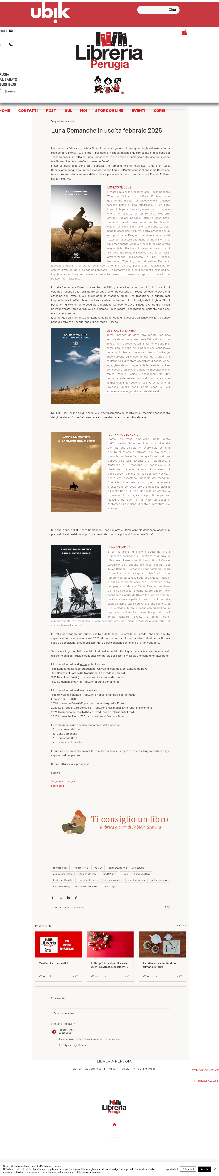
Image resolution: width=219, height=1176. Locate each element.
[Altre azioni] (168, 121)
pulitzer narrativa (159, 880)
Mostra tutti (180, 925)
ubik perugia (138, 867)
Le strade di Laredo (62, 880)
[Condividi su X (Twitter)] (60, 897)
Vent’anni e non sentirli (53, 963)
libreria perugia (60, 867)
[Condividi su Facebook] (52, 897)
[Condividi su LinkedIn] (68, 897)
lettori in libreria (80, 867)
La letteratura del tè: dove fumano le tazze (160, 964)
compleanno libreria (62, 874)
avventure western (136, 880)
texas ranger (110, 886)
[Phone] (11, 44)
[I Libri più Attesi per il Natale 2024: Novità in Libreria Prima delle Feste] (110, 944)
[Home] (114, 1124)
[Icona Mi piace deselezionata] (61, 1045)
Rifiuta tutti (188, 1169)
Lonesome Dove (142, 874)
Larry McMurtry (109, 874)
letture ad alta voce (87, 874)
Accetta (205, 1169)
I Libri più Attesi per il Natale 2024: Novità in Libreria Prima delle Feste (110, 964)
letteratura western (112, 880)
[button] (184, 32)
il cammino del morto (87, 880)
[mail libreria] (11, 31)
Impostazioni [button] (171, 1169)
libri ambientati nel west (86, 886)
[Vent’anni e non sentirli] (58, 944)
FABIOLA (97, 867)
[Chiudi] (215, 1169)
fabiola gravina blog (117, 867)
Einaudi (125, 874)
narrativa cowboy (61, 886)
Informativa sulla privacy (89, 1172)
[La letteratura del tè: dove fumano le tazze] (162, 944)
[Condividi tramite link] (76, 897)
